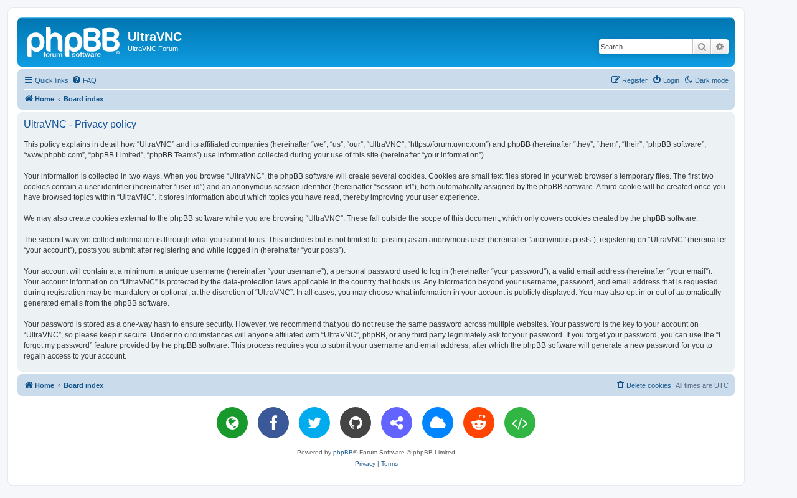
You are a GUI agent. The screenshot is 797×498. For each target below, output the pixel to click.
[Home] (74, 40)
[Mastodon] (396, 422)
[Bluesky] (437, 422)
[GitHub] (355, 422)
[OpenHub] (519, 422)
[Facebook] (273, 422)
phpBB (343, 452)
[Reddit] (478, 422)
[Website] (232, 422)
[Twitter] (314, 422)
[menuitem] (84, 80)
